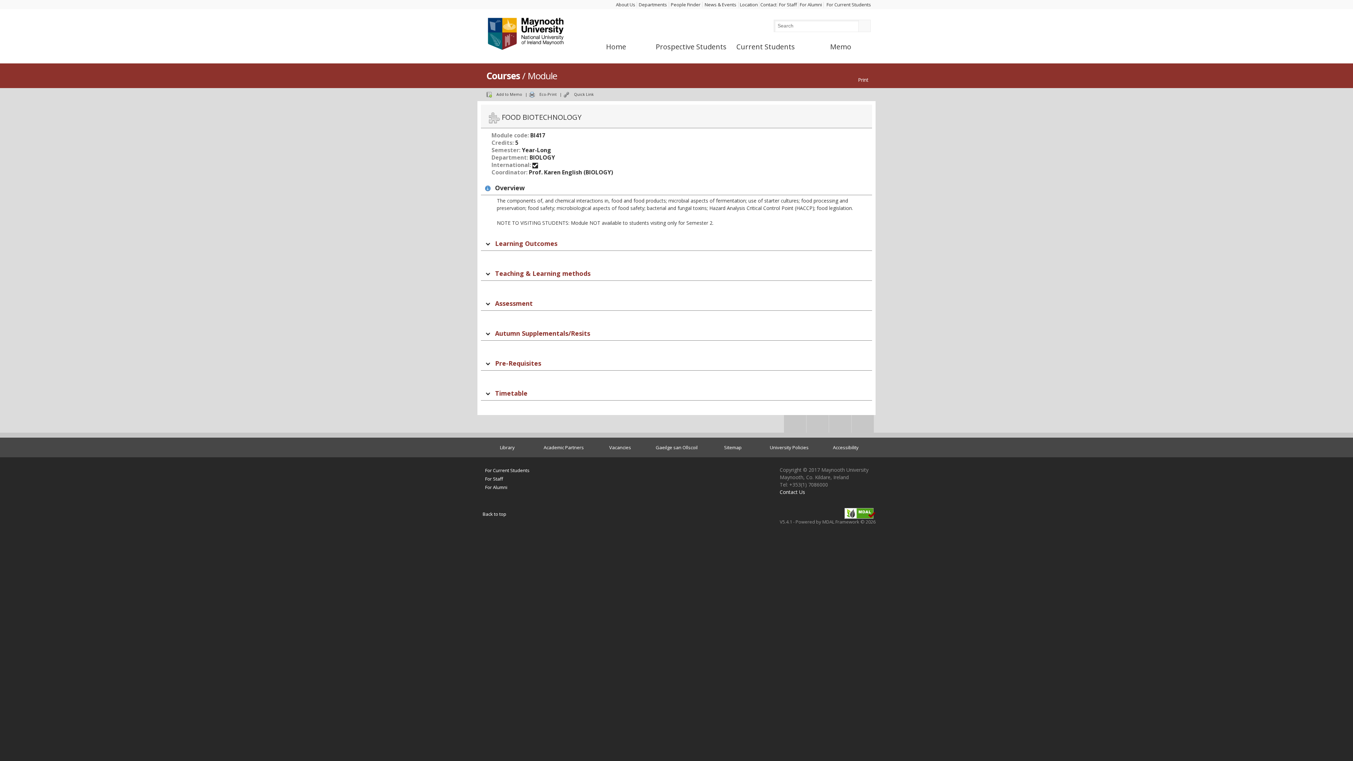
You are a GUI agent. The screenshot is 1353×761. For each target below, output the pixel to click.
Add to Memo (509, 94)
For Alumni (811, 4)
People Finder (685, 4)
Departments (653, 4)
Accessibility (846, 447)
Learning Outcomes (526, 243)
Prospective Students (691, 47)
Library (507, 447)
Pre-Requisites (518, 363)
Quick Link (584, 94)
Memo (840, 47)
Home (616, 47)
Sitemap (733, 447)
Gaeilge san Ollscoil (677, 447)
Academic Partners (564, 447)
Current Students (765, 47)
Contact (768, 4)
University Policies (789, 447)
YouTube (863, 426)
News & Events (720, 4)
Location (749, 4)
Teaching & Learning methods (543, 273)
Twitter (818, 426)
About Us (625, 4)
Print (863, 79)
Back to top (494, 514)
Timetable (511, 393)
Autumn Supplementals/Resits (542, 333)
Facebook (795, 426)
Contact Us (792, 492)
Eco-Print (548, 94)
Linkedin (840, 426)
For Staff (788, 4)
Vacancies (620, 447)
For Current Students (849, 4)
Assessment (514, 303)
